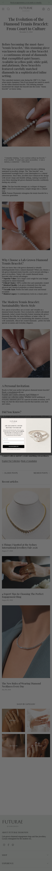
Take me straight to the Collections (13, 449)
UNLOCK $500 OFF (14, 446)
